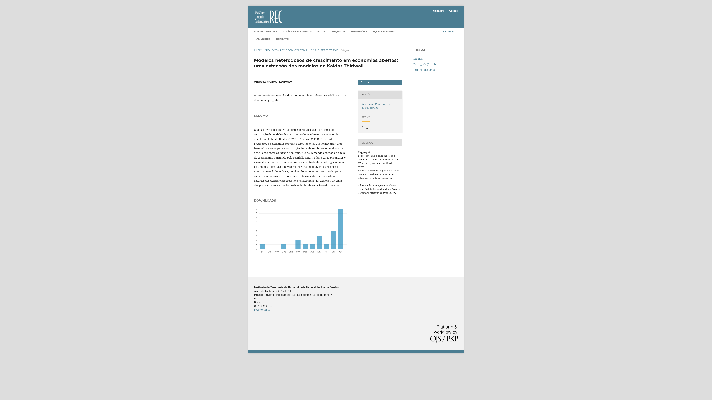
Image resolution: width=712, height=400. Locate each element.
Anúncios (263, 38)
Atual (321, 31)
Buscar (450, 31)
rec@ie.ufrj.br (263, 309)
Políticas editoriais (297, 31)
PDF (366, 82)
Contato (282, 38)
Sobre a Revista (265, 31)
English (418, 58)
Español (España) (424, 69)
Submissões (359, 31)
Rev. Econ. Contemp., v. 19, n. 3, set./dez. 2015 (309, 50)
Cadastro (439, 10)
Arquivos (338, 31)
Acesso (453, 10)
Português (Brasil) (424, 64)
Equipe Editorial (385, 31)
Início (258, 50)
